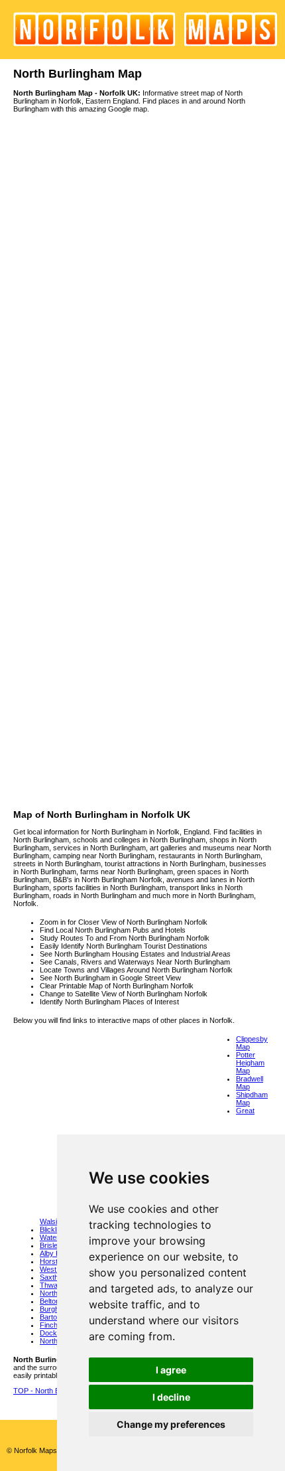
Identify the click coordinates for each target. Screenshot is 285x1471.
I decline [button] (171, 1397)
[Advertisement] (142, 666)
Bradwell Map (249, 1083)
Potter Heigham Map (250, 1063)
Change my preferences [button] (171, 1424)
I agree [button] (171, 1369)
